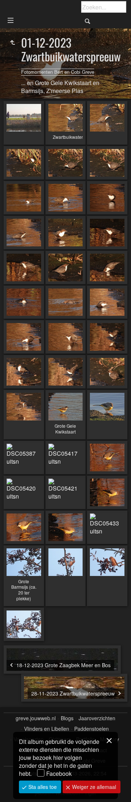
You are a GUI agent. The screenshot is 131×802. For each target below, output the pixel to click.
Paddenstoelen (91, 728)
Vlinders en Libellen (46, 728)
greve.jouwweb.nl (36, 718)
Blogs (67, 718)
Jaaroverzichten (97, 718)
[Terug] (12, 42)
